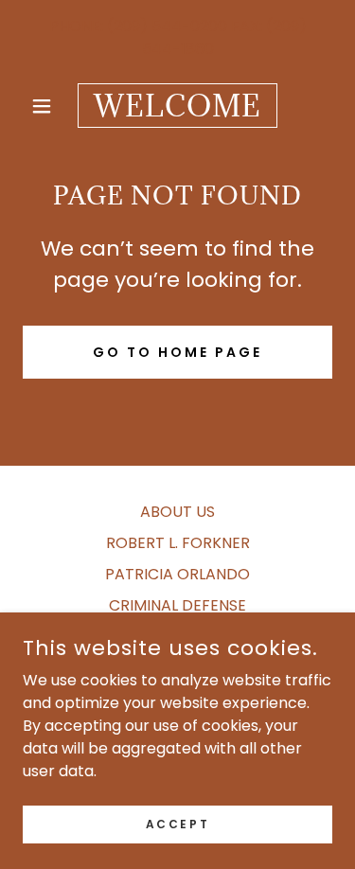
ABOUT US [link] (177, 512)
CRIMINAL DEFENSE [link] (177, 605)
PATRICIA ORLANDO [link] (177, 574)
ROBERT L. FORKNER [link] (178, 543)
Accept (177, 823)
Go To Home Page (177, 352)
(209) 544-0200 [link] (167, 26)
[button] (46, 106)
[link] (177, 105)
